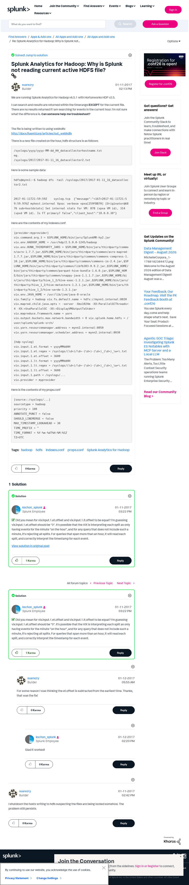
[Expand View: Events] (120, 5)
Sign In (173, 9)
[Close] (104, 868)
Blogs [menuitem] (129, 6)
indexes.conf (55, 450)
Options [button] (171, 41)
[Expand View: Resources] (50, 13)
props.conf (76, 450)
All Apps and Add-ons (69, 37)
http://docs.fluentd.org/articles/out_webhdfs (41, 133)
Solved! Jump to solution (31, 55)
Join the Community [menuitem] (62, 6)
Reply (121, 468)
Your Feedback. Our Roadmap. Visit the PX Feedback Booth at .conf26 (160, 297)
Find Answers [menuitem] (93, 6)
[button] (129, 55)
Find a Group (160, 212)
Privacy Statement (16, 878)
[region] (54, 874)
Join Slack (160, 152)
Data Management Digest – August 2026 (160, 250)
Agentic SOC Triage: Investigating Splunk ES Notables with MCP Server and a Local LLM (159, 346)
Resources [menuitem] (41, 13)
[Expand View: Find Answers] (103, 5)
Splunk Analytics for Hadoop (108, 450)
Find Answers (17, 37)
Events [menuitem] (113, 6)
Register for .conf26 (160, 83)
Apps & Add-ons (41, 37)
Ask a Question (160, 23)
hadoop (26, 450)
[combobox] (72, 24)
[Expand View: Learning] (153, 5)
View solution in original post (30, 546)
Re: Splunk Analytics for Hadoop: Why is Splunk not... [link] (46, 41)
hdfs (39, 450)
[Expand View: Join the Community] (78, 5)
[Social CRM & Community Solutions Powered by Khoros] (172, 840)
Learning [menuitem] (146, 6)
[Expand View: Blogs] (134, 5)
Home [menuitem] (38, 6)
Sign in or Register (147, 866)
